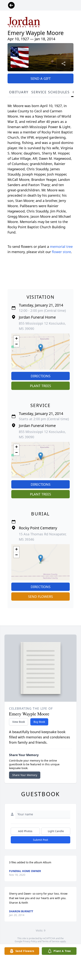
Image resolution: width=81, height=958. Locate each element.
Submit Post (40, 840)
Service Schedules (50, 92)
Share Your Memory (24, 775)
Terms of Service (51, 941)
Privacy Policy (30, 941)
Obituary (18, 92)
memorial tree (61, 246)
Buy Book (39, 722)
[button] (40, 348)
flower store (61, 252)
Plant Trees (40, 386)
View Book (18, 722)
